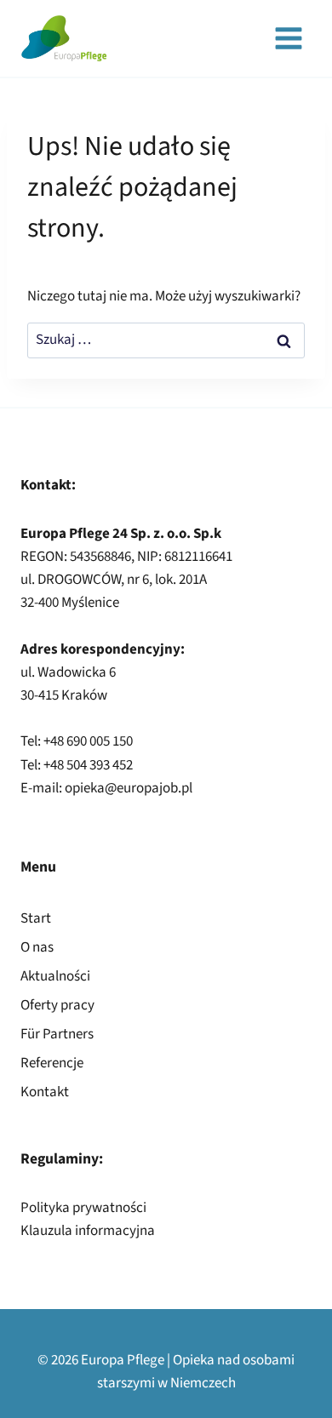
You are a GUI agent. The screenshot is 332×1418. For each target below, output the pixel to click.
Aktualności (55, 976)
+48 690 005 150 (88, 741)
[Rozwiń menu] (288, 38)
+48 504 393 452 (88, 765)
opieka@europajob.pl (128, 788)
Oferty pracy (57, 1005)
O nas (37, 947)
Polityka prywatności (83, 1208)
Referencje (51, 1063)
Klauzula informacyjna (87, 1231)
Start (35, 918)
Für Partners (57, 1034)
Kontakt (44, 1092)
